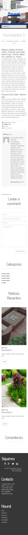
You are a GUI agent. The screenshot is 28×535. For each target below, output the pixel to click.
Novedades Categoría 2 (6, 276)
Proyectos (4, 518)
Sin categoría (4, 282)
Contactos (4, 522)
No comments (8, 128)
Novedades (5, 520)
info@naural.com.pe (7, 494)
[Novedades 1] (14, 326)
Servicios (4, 515)
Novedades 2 (7, 412)
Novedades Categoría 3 (6, 278)
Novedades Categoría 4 (6, 280)
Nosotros (4, 513)
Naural (6, 126)
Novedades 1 (7, 350)
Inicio (3, 41)
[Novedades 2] (14, 388)
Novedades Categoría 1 (13, 41)
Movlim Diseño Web (16, 471)
